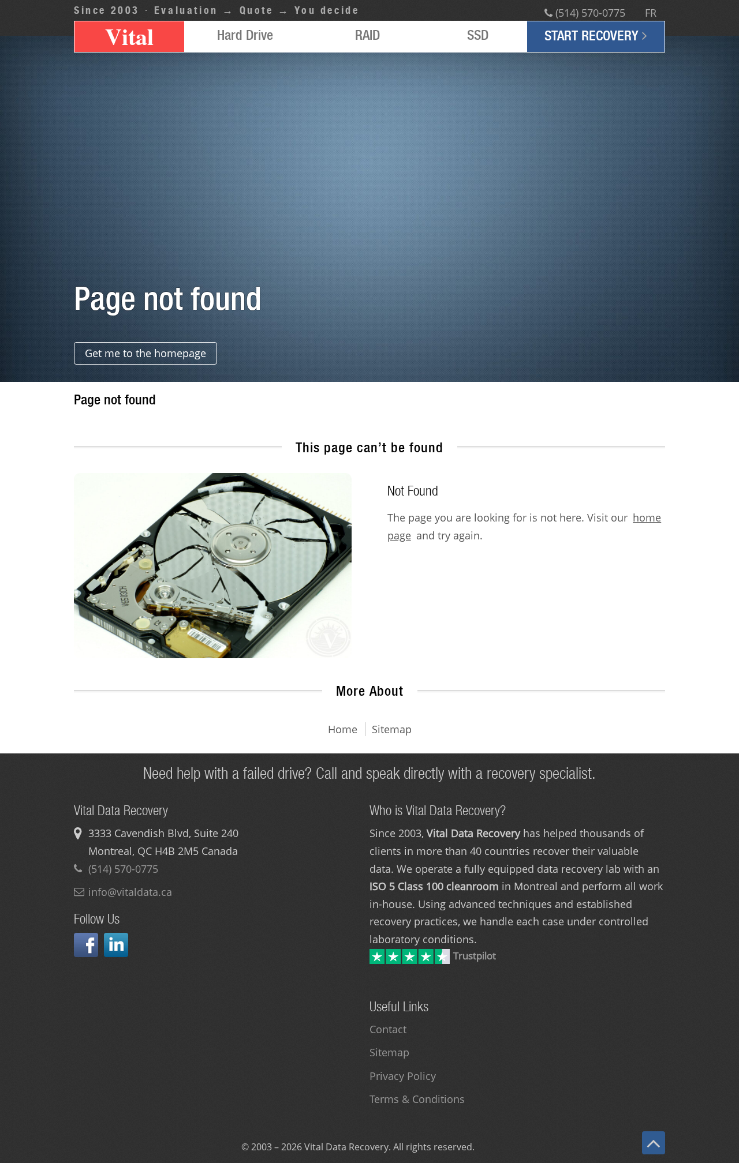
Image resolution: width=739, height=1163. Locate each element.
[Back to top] (653, 1142)
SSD (477, 35)
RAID (367, 35)
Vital (129, 36)
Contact (388, 1029)
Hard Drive (245, 35)
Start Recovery (593, 35)
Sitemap (389, 1052)
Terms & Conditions (417, 1099)
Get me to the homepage (145, 353)
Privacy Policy (403, 1076)
